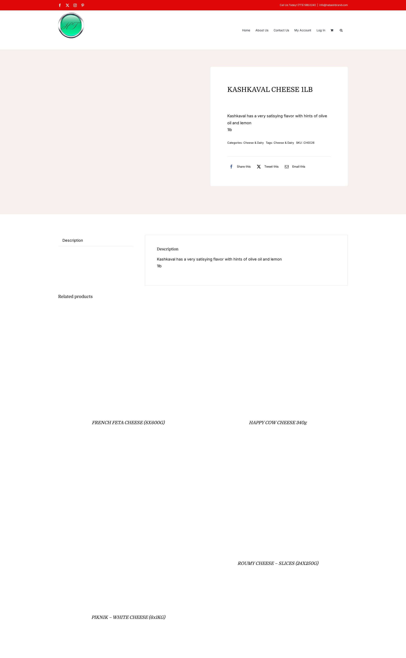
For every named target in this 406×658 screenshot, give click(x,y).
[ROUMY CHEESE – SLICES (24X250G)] (260, 452)
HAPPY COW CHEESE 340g (278, 422)
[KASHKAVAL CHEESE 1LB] (127, 132)
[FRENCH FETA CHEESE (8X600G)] (111, 311)
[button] (341, 29)
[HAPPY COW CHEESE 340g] (260, 311)
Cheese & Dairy (253, 142)
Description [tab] (72, 240)
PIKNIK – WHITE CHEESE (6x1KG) (128, 617)
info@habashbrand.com (333, 5)
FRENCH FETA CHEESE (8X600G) (128, 422)
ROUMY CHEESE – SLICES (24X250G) (277, 563)
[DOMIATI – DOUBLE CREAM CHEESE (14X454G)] (111, 646)
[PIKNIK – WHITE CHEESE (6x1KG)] (111, 452)
